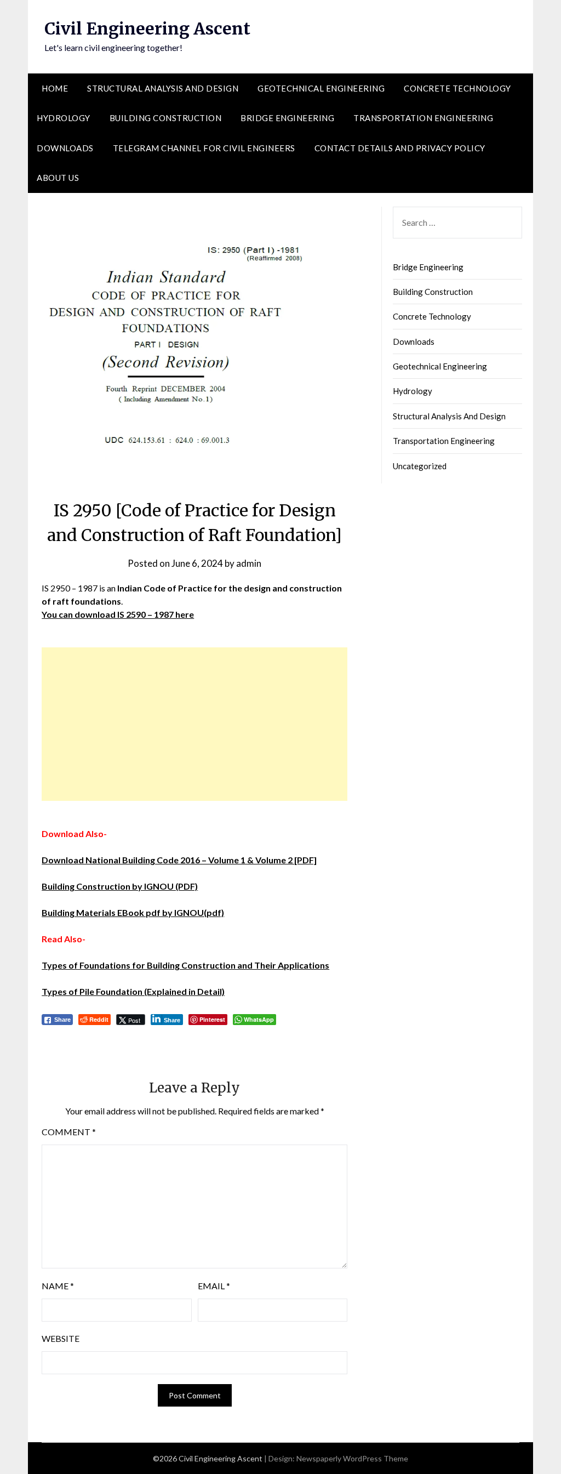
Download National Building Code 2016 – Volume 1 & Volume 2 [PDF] (179, 860)
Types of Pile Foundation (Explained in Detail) (133, 991)
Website (60, 1338)
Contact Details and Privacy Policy (399, 148)
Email (214, 1285)
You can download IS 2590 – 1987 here (118, 614)
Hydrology (63, 118)
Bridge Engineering (287, 118)
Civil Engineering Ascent (147, 28)
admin (248, 563)
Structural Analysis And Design (162, 88)
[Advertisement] (194, 724)
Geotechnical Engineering (321, 88)
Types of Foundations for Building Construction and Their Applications (185, 965)
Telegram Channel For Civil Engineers (204, 148)
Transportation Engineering (423, 118)
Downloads (65, 148)
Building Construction (166, 118)
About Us (58, 178)
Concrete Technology (457, 88)
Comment (69, 1131)
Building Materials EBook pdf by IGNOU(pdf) (133, 912)
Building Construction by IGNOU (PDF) (120, 886)
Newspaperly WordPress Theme (352, 1458)
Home (55, 88)
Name (58, 1285)
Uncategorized (419, 466)
